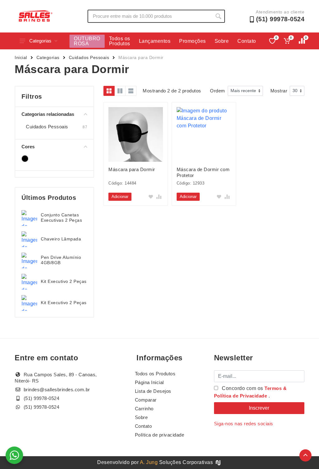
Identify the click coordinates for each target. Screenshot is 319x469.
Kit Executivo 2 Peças (64, 281)
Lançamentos (155, 41)
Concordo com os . (250, 392)
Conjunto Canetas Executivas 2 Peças (61, 217)
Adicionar (120, 196)
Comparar (146, 399)
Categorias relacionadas (47, 114)
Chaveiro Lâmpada (61, 238)
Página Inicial (149, 382)
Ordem (217, 90)
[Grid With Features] (120, 91)
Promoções (192, 41)
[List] (130, 91)
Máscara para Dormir (131, 169)
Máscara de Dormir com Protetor (203, 172)
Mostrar (279, 90)
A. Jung (149, 462)
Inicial (21, 57)
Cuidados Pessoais (89, 57)
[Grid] (109, 91)
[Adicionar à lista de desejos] (151, 197)
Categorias (40, 40)
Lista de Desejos (153, 391)
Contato (246, 41)
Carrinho (144, 408)
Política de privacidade (159, 434)
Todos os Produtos (119, 41)
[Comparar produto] (159, 197)
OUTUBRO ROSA (87, 41)
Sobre (222, 41)
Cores (28, 146)
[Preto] (24, 158)
